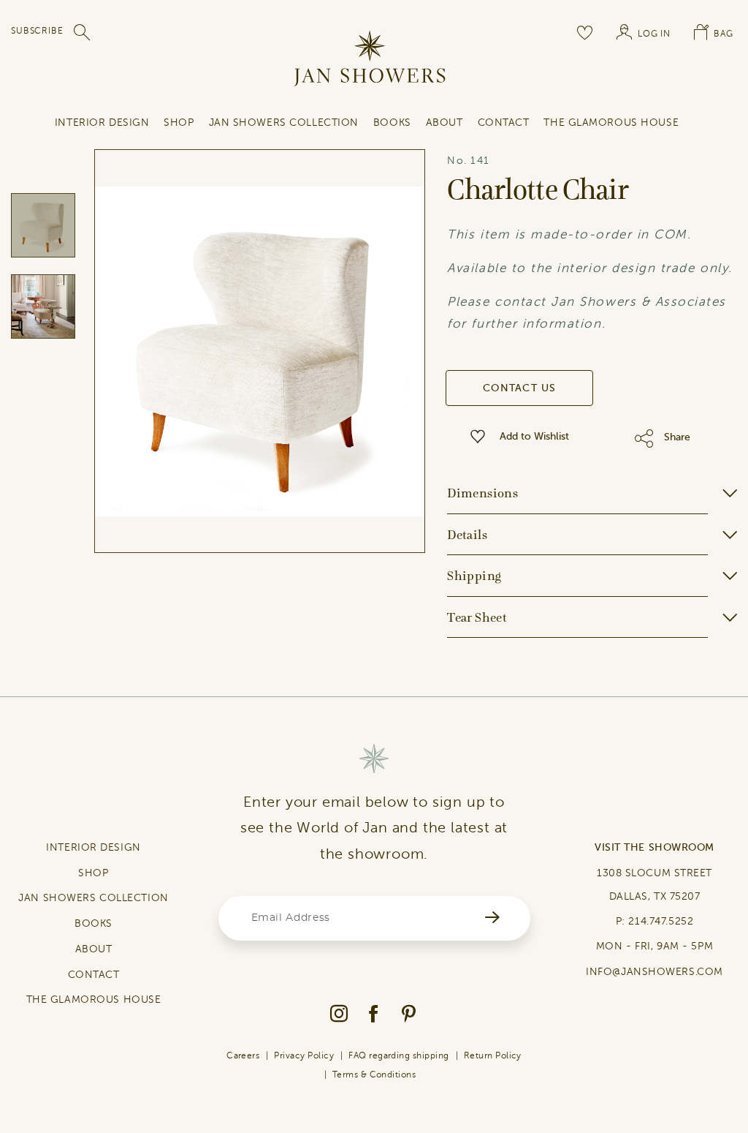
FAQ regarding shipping (398, 1055)
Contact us (520, 388)
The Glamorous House (611, 122)
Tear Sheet (477, 617)
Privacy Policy (304, 1055)
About (444, 122)
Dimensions (482, 493)
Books (392, 122)
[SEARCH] (82, 32)
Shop (179, 122)
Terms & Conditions (374, 1074)
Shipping (474, 576)
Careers (242, 1055)
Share (677, 437)
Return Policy (493, 1055)
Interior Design (102, 122)
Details (467, 535)
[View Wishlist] (585, 32)
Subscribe (37, 31)
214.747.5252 (660, 921)
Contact (504, 122)
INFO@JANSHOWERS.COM (654, 971)
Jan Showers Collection (284, 122)
